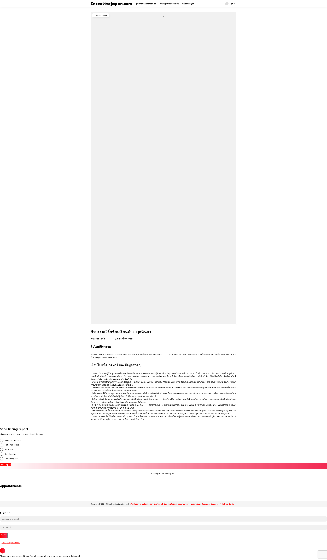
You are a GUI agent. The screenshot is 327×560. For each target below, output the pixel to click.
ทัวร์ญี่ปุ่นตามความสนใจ (169, 3)
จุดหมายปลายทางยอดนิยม (146, 3)
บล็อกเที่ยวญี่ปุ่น (188, 3)
